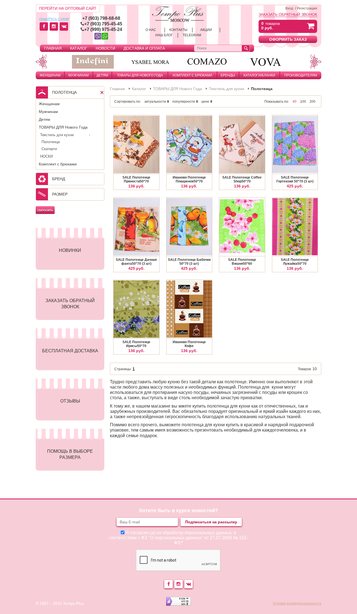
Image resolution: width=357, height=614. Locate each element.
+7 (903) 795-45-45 (103, 23)
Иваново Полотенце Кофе (189, 344)
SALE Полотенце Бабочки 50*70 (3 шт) (189, 262)
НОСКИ (46, 156)
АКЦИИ (206, 30)
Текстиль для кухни (57, 135)
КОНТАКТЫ (178, 30)
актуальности (155, 101)
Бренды (228, 75)
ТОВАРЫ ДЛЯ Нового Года (140, 75)
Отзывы (70, 401)
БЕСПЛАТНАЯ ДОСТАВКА (70, 350)
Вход (289, 8)
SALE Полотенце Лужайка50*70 (295, 262)
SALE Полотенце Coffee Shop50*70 (242, 179)
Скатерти (49, 149)
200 (312, 101)
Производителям (300, 75)
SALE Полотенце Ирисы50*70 (136, 344)
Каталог (78, 48)
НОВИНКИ (70, 250)
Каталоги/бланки (259, 75)
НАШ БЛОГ (164, 35)
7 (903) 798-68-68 (102, 18)
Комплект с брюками (192, 75)
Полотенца (51, 142)
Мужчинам (78, 75)
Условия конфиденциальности (297, 603)
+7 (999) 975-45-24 (103, 29)
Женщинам (50, 75)
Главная (53, 48)
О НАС (151, 30)
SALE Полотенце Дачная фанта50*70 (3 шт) (136, 262)
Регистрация (307, 8)
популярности (183, 101)
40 (294, 101)
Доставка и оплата (144, 48)
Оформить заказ (288, 39)
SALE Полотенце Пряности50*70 (136, 179)
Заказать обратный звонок (288, 14)
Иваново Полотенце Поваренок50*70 (189, 179)
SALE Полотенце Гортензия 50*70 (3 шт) (294, 179)
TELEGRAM (192, 35)
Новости (105, 48)
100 (303, 101)
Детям (102, 75)
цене (205, 101)
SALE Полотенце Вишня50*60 (242, 262)
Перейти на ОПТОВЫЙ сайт (68, 8)
